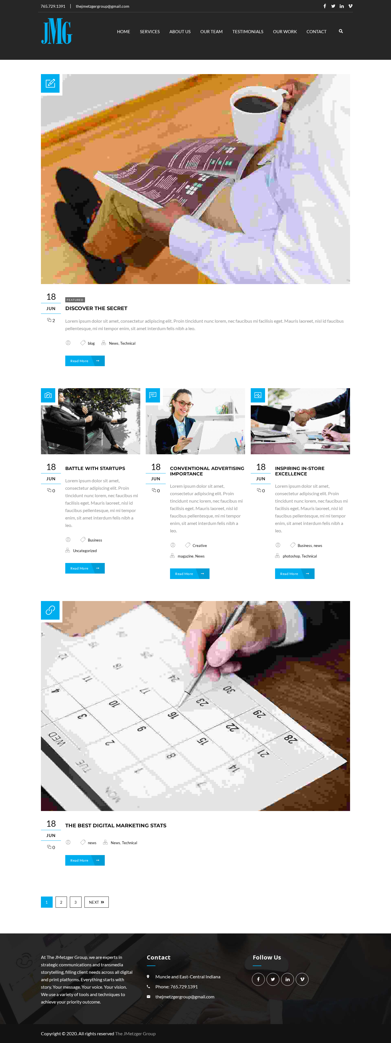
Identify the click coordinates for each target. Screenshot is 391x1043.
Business (95, 540)
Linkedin (341, 6)
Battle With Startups (95, 468)
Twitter (333, 6)
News (114, 343)
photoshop (291, 556)
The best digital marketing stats (115, 825)
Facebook (324, 6)
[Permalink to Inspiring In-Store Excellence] (300, 452)
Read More (79, 361)
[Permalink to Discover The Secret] (195, 282)
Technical (127, 343)
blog (91, 343)
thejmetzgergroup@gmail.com (184, 996)
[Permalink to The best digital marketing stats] (195, 809)
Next (94, 902)
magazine (185, 556)
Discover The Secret (96, 308)
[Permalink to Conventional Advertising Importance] (195, 452)
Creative (200, 545)
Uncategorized (85, 550)
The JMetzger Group (135, 1033)
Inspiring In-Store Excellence (300, 471)
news (318, 545)
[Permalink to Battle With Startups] (90, 452)
